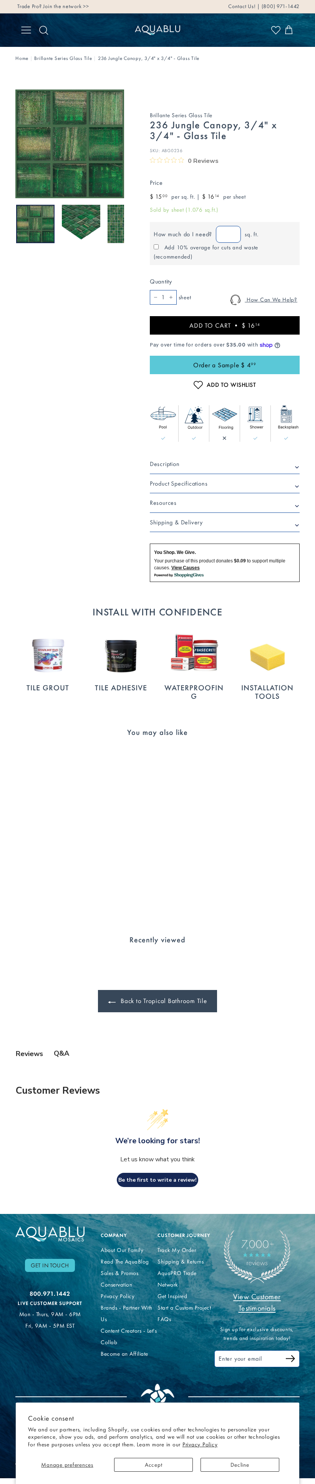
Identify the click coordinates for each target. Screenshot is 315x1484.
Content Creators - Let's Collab (129, 1336)
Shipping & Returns (181, 1261)
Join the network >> (66, 6)
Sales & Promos (119, 1273)
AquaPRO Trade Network (177, 1279)
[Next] (119, 224)
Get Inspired (172, 1296)
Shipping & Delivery (176, 522)
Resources (163, 502)
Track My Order (177, 1250)
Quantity (161, 281)
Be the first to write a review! (157, 1180)
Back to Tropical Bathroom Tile (163, 1001)
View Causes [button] (185, 567)
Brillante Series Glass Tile (63, 58)
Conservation (116, 1284)
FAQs (164, 1319)
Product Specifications (179, 483)
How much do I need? (183, 234)
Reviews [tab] (29, 1053)
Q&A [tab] (61, 1053)
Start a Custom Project (184, 1307)
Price (156, 182)
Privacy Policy (200, 1444)
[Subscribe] (290, 1359)
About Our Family (122, 1250)
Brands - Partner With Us (127, 1313)
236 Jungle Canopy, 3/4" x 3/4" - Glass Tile (148, 58)
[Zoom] (69, 144)
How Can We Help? (271, 299)
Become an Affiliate (124, 1353)
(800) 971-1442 (280, 6)
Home (21, 58)
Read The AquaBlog (125, 1261)
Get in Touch (50, 1265)
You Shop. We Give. (175, 552)
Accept (153, 1464)
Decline (239, 1464)
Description (165, 464)
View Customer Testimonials (257, 1302)
